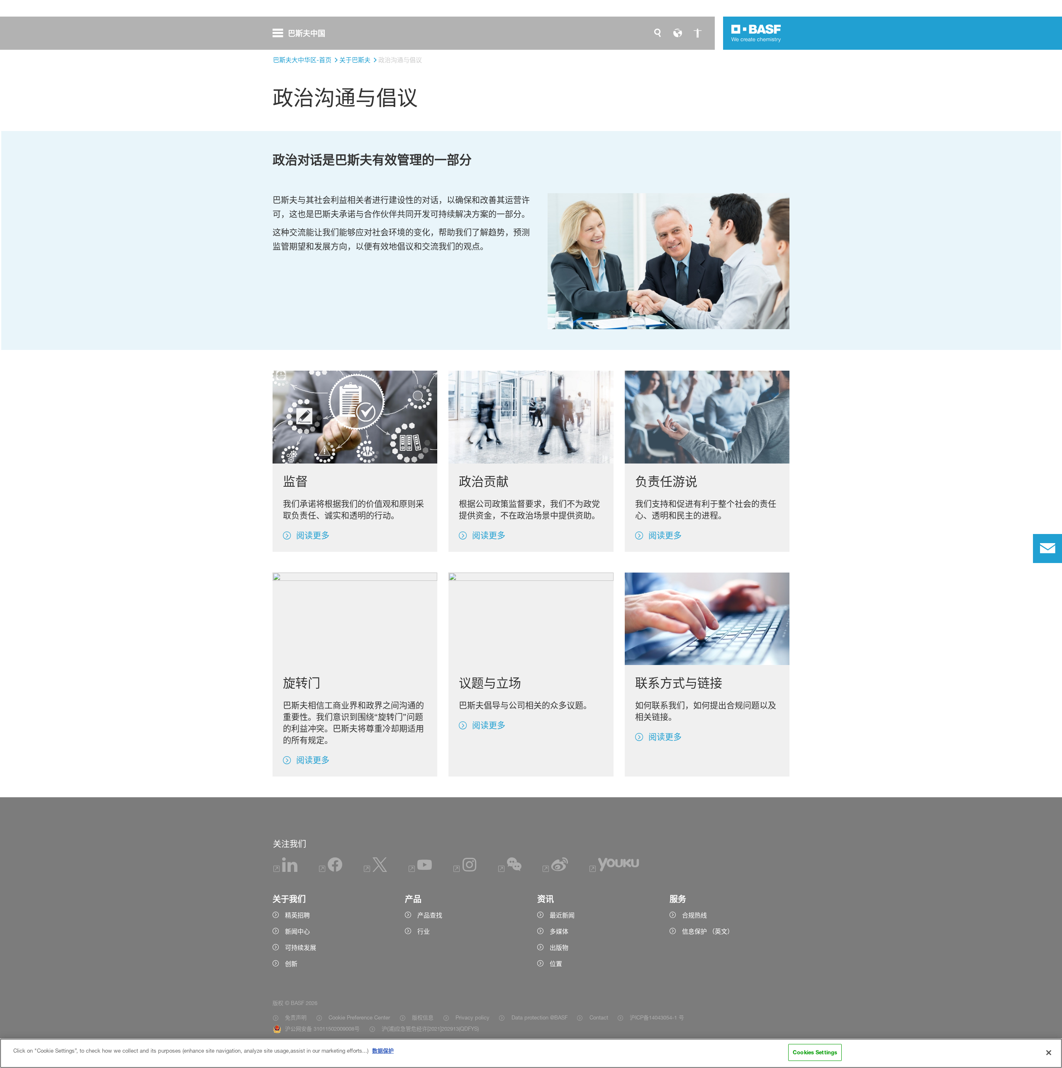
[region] (531, 1053)
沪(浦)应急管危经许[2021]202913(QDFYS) (430, 1028)
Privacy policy (472, 1017)
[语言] (677, 33)
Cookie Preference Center (359, 1017)
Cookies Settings (815, 1052)
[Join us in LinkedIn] (285, 869)
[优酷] (614, 869)
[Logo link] (756, 33)
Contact (598, 1017)
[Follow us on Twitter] (375, 869)
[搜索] (658, 33)
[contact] (1047, 548)
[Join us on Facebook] (331, 869)
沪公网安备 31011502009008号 (322, 1028)
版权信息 (423, 1017)
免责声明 (296, 1017)
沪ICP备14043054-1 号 (657, 1017)
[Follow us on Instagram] (465, 869)
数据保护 (383, 1050)
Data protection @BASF (539, 1017)
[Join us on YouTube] (420, 869)
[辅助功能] (697, 33)
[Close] (1049, 1053)
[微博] (556, 869)
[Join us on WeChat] (510, 869)
